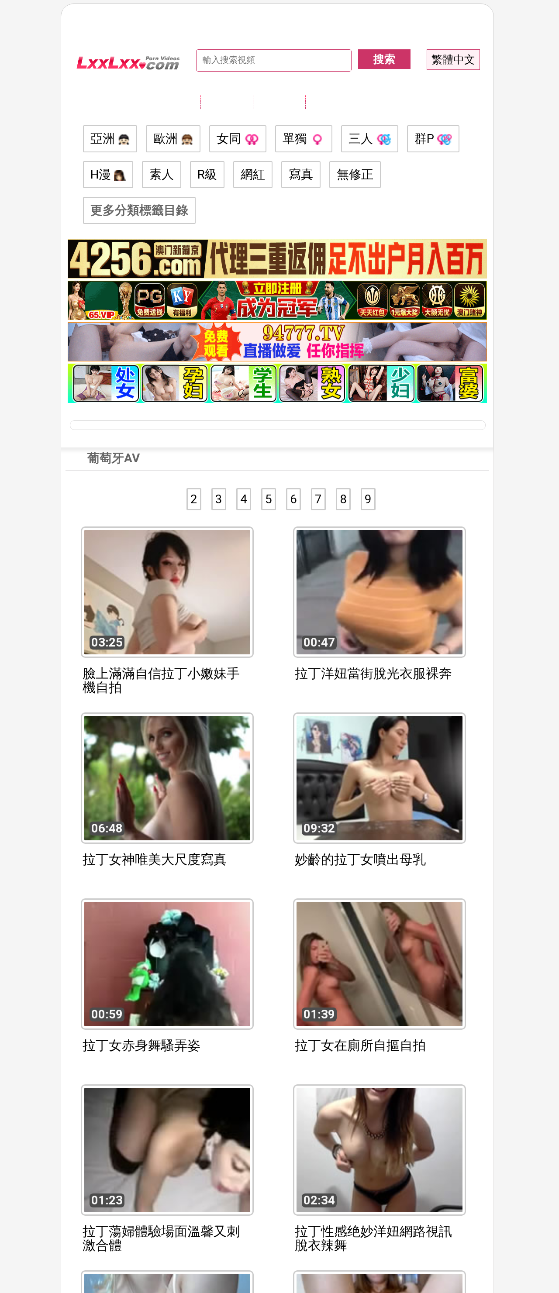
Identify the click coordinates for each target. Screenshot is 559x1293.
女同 (230, 138)
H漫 (102, 174)
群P (425, 138)
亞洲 (104, 138)
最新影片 (279, 101)
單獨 (296, 138)
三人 (362, 138)
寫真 (301, 174)
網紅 (253, 174)
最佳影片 (331, 101)
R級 (207, 174)
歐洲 (167, 138)
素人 (161, 174)
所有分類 (226, 101)
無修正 (355, 174)
